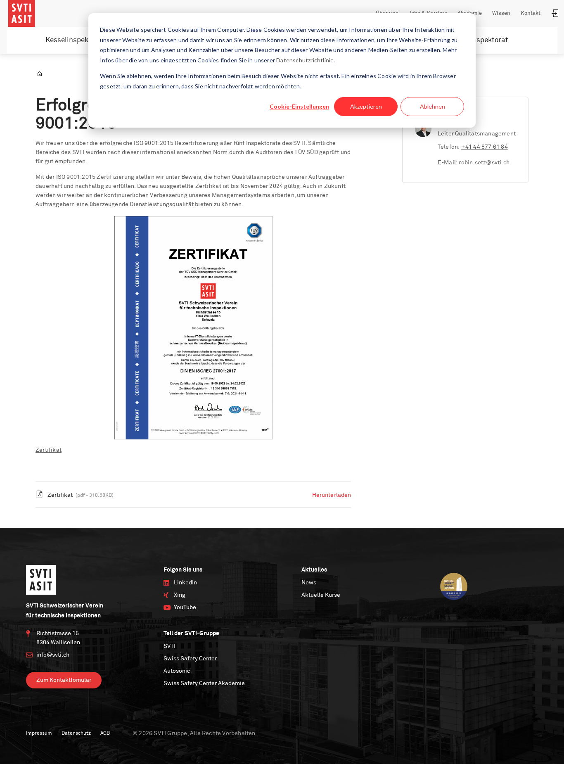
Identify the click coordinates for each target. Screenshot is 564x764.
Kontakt (530, 13)
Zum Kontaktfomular (63, 680)
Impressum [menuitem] (39, 733)
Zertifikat (49, 450)
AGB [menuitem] (105, 733)
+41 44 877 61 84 (484, 147)
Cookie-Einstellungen (299, 106)
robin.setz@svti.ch (484, 163)
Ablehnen (432, 106)
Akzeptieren (366, 106)
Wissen (501, 13)
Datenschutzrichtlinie (305, 60)
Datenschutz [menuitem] (76, 733)
